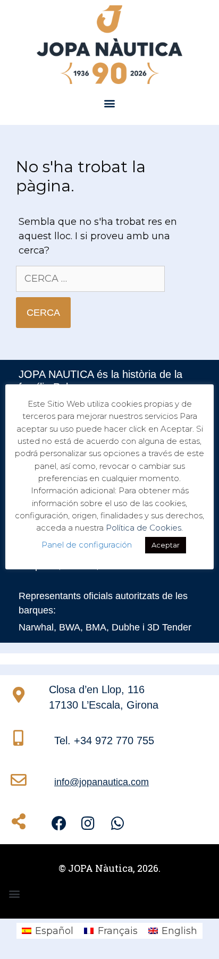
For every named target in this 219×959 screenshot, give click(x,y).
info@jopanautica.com (101, 782)
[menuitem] (47, 931)
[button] (110, 103)
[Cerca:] (90, 278)
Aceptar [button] (165, 545)
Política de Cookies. (144, 528)
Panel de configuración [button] (86, 545)
